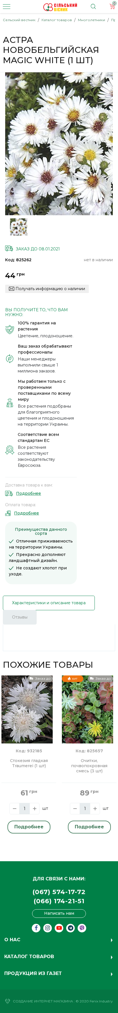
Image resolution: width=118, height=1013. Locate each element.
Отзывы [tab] (19, 617)
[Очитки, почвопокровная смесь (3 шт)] (87, 708)
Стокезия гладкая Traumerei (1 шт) (29, 763)
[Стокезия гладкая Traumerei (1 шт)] (27, 708)
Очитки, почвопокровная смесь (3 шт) (89, 765)
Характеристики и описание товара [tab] (49, 602)
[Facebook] (36, 928)
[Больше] (35, 808)
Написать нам (59, 913)
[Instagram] (47, 928)
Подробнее (28, 493)
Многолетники (91, 20)
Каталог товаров (57, 20)
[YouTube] (59, 928)
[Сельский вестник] (60, 7)
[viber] (82, 928)
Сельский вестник (19, 20)
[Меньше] (14, 808)
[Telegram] (70, 928)
